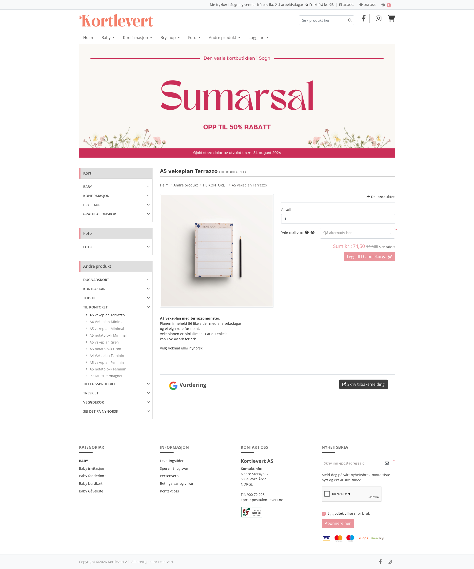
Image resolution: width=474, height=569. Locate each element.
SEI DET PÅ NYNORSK (100, 411)
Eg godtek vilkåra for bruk (349, 513)
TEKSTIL (89, 298)
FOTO (87, 246)
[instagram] (390, 562)
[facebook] (380, 562)
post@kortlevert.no (267, 499)
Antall (286, 209)
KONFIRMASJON (96, 195)
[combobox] (357, 233)
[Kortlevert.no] (116, 20)
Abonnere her (338, 523)
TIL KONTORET (95, 307)
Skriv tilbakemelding (365, 384)
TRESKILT (91, 393)
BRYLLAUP (91, 205)
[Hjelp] (306, 232)
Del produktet (383, 196)
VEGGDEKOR (93, 402)
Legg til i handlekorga (367, 256)
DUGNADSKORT (96, 279)
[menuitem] (88, 37)
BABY (87, 186)
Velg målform (292, 232)
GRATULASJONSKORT (100, 214)
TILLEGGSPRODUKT (99, 384)
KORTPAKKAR (94, 288)
